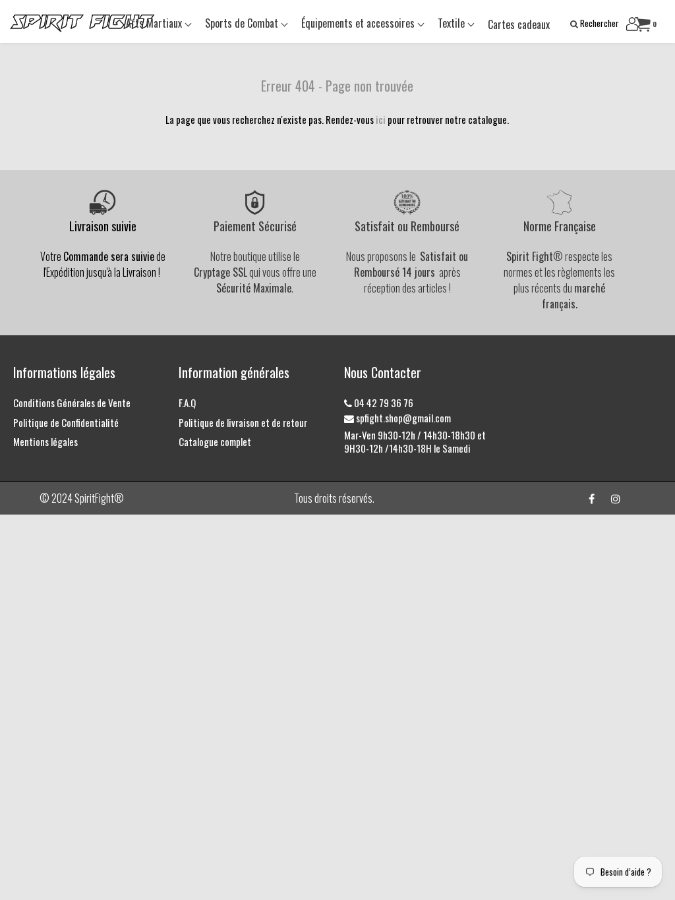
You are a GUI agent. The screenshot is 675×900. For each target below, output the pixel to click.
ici (381, 119)
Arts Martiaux (155, 23)
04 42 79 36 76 (382, 402)
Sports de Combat (243, 23)
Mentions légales (45, 441)
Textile (452, 23)
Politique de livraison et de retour (243, 422)
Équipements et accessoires (359, 23)
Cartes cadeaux (519, 24)
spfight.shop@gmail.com (402, 417)
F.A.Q (187, 402)
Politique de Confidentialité (66, 422)
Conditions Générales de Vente (72, 402)
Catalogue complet (215, 441)
